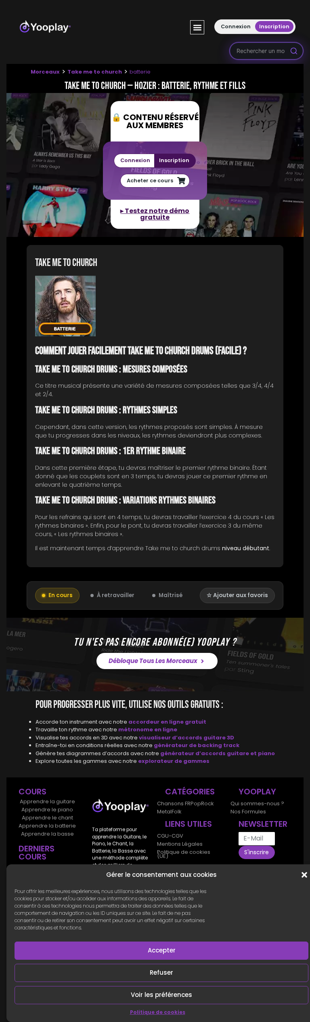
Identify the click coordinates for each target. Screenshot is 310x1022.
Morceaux (45, 72)
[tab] (155, 307)
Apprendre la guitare (47, 801)
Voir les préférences (161, 994)
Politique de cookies (157, 1012)
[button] (304, 875)
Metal (164, 811)
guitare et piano (251, 753)
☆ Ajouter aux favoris (237, 595)
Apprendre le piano (47, 809)
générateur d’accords (193, 753)
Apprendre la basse (47, 834)
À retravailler (115, 595)
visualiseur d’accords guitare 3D (186, 737)
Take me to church (94, 72)
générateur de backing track (196, 745)
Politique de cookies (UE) (183, 854)
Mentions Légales (180, 844)
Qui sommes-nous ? (257, 803)
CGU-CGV (170, 836)
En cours (60, 595)
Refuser (161, 972)
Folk (177, 811)
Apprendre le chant (47, 817)
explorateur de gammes (173, 761)
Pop (196, 803)
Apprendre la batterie (47, 826)
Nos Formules (248, 811)
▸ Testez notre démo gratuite (154, 214)
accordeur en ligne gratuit (167, 722)
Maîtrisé (170, 595)
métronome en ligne (147, 729)
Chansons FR (174, 803)
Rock (207, 803)
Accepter (162, 950)
